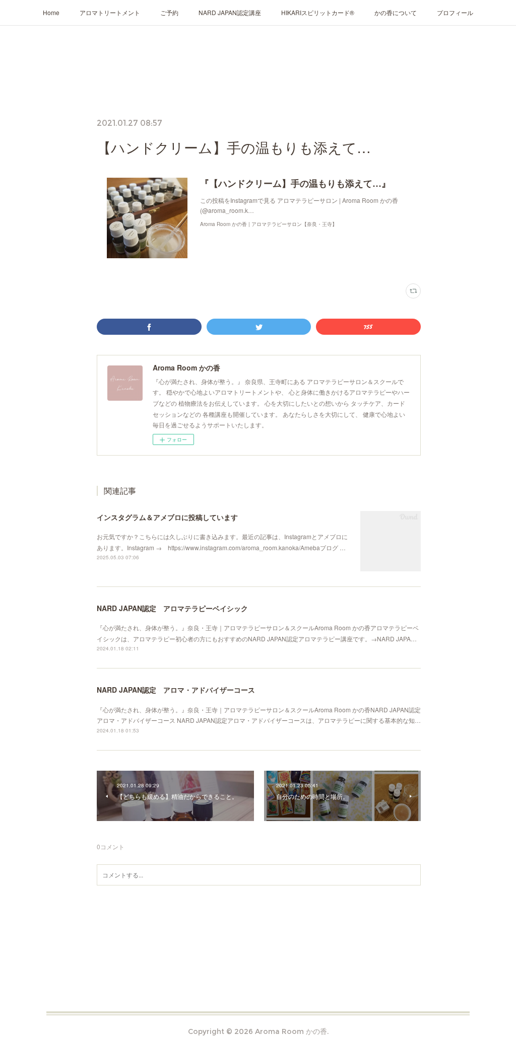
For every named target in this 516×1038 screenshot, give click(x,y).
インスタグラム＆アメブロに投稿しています (167, 517)
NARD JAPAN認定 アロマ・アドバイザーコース (176, 690)
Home (51, 12)
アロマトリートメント (110, 12)
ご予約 (169, 12)
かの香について (395, 12)
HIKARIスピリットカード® (317, 12)
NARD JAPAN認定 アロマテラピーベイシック (172, 608)
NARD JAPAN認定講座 (230, 12)
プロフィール (455, 12)
